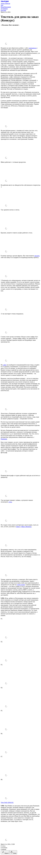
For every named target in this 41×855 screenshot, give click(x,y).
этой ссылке (21, 584)
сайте (4, 365)
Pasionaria (4, 439)
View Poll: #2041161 (7, 802)
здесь (10, 502)
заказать (37, 256)
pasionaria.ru (33, 48)
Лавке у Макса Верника (23, 526)
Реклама (3, 10)
